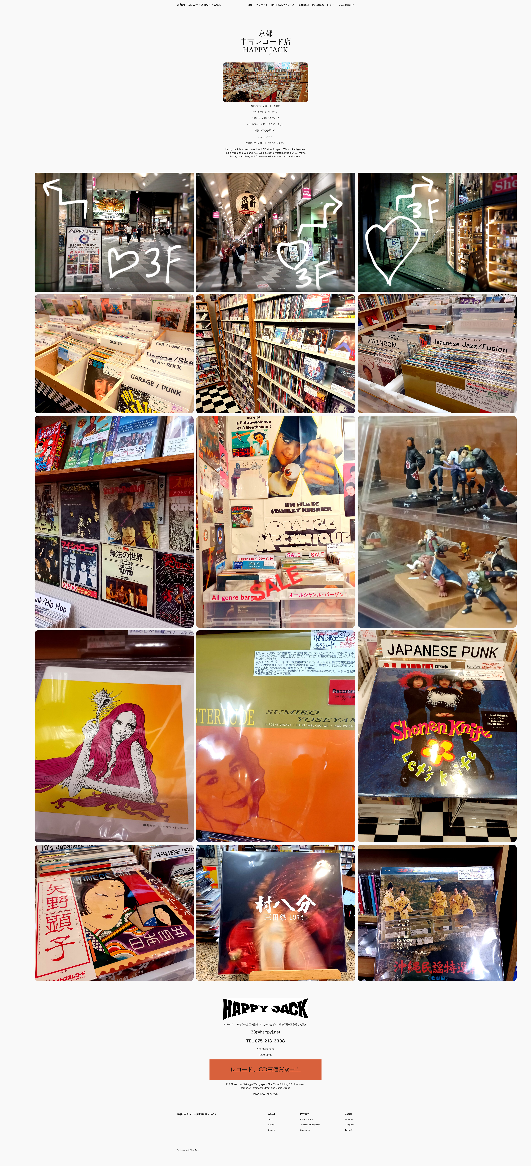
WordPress (195, 1150)
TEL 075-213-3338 (265, 1040)
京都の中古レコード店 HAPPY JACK (199, 4)
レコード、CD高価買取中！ (266, 1069)
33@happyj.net (265, 1031)
